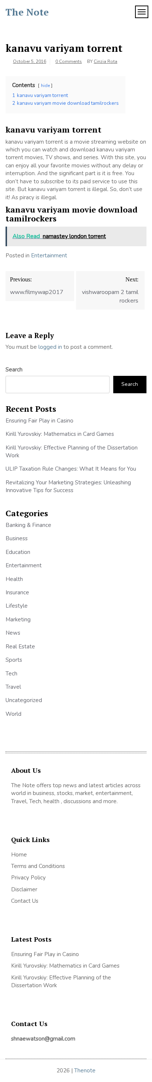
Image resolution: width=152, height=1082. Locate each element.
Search (14, 369)
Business (17, 538)
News (13, 633)
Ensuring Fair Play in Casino (39, 420)
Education (18, 552)
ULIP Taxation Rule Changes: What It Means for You (71, 468)
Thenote (85, 1070)
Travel (13, 687)
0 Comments (68, 61)
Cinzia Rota (105, 61)
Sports (14, 660)
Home (19, 854)
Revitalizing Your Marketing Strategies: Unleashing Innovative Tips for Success (68, 486)
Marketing (18, 619)
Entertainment (49, 255)
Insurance (17, 592)
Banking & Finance (28, 525)
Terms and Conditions (38, 866)
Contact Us (24, 901)
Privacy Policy (28, 877)
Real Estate (20, 646)
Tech (11, 673)
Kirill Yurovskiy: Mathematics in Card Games (60, 434)
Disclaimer (24, 889)
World (13, 714)
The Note (27, 12)
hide (45, 86)
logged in (50, 347)
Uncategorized (24, 700)
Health (14, 579)
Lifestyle (17, 606)
